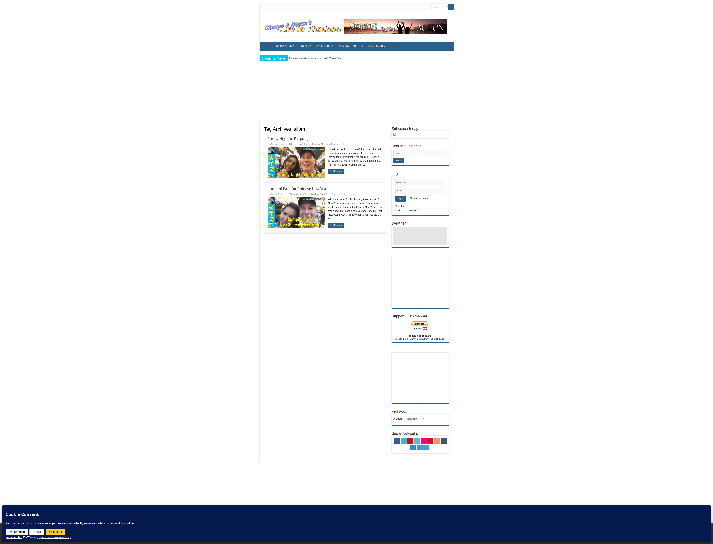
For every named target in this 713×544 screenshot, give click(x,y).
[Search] (451, 7)
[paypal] (427, 7)
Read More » (336, 171)
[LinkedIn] (402, 7)
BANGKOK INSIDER (325, 46)
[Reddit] (413, 7)
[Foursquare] (420, 7)
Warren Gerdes (277, 144)
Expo (322, 194)
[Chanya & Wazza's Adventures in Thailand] (355, 25)
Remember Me (420, 198)
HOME (266, 45)
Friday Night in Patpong (288, 138)
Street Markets (333, 194)
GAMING (344, 46)
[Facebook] (392, 7)
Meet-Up (325, 144)
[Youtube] (409, 7)
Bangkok (316, 144)
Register (399, 206)
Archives (397, 418)
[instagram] (423, 7)
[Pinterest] (399, 7)
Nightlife (334, 144)
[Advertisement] (356, 91)
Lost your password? (406, 210)
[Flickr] (406, 7)
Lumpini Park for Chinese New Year (298, 188)
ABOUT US (358, 46)
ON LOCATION (284, 46)
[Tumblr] (416, 7)
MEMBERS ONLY (376, 46)
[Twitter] (395, 7)
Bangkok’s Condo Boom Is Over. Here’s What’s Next (315, 57)
